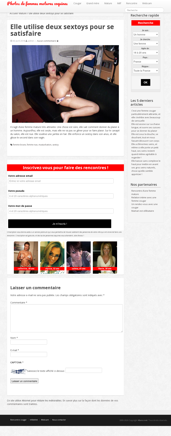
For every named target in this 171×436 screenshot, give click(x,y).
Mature (108, 3)
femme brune (19, 144)
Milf (119, 3)
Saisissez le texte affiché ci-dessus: (46, 370)
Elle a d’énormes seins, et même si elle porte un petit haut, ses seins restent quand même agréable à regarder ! (144, 151)
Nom (13, 337)
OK (146, 82)
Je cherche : (145, 39)
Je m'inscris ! (59, 223)
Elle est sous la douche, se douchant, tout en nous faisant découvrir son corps (145, 137)
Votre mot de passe (20, 205)
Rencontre (131, 3)
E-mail (13, 350)
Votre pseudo (16, 190)
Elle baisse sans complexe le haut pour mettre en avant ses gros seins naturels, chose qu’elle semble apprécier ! (145, 167)
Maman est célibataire (142, 210)
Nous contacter (59, 419)
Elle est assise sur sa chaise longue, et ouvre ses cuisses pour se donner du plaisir (145, 127)
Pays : (145, 57)
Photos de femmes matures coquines (37, 3)
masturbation (45, 144)
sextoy (55, 144)
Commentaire (18, 302)
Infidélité (34, 419)
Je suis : (145, 30)
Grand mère (92, 3)
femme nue (32, 144)
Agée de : (145, 48)
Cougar (77, 3)
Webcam (147, 3)
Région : (145, 66)
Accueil (13, 13)
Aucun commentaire (47, 40)
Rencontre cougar (18, 419)
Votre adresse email (20, 175)
